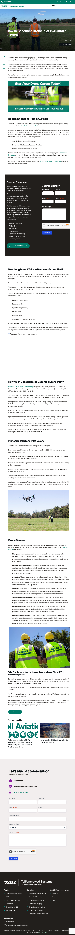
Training (6, 890)
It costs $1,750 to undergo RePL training (20, 387)
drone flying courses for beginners (50, 161)
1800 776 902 (18, 781)
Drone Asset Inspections (36, 900)
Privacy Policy (59, 930)
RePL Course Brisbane (13, 900)
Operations (30, 890)
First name (45, 190)
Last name (58, 190)
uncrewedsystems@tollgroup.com (25, 786)
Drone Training (65, 44)
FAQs (53, 900)
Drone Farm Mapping (35, 904)
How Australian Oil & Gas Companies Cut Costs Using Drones (55, 736)
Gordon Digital (43, 932)
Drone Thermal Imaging (36, 910)
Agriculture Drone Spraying (37, 894)
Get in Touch (47, 233)
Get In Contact (8, 918)
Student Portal (10, 910)
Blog (53, 897)
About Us (55, 894)
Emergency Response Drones (38, 914)
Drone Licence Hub (12, 907)
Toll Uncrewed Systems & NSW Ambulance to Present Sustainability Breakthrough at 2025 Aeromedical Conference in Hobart (23, 736)
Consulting (9, 904)
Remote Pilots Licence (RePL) (30, 126)
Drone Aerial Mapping (35, 897)
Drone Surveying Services (37, 907)
